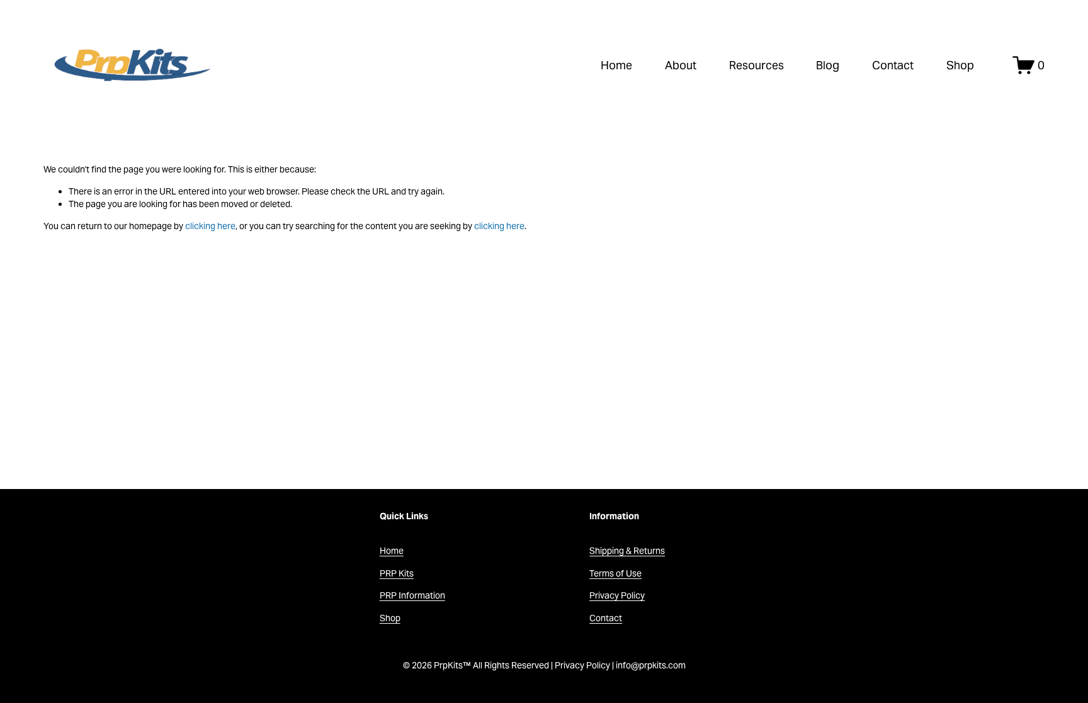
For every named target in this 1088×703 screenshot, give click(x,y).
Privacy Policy (617, 595)
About (680, 65)
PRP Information (412, 595)
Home (616, 65)
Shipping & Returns (627, 550)
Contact (893, 65)
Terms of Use (615, 573)
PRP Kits (397, 573)
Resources (756, 65)
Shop (960, 65)
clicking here (210, 226)
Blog (827, 65)
